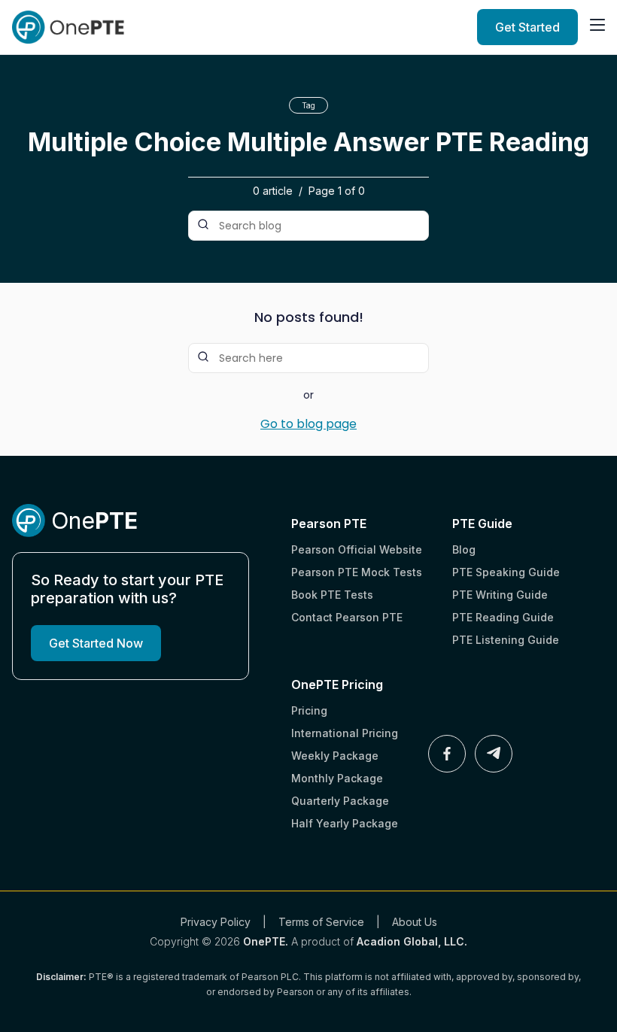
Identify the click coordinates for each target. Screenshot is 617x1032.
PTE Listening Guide (505, 639)
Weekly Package (334, 755)
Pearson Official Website (356, 549)
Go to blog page (308, 424)
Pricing (309, 710)
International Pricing (344, 733)
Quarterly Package (340, 800)
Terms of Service (321, 921)
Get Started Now (96, 643)
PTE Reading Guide (503, 617)
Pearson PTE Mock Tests (356, 572)
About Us (414, 921)
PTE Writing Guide (500, 594)
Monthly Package (337, 778)
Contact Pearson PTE (347, 617)
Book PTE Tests (332, 594)
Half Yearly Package (344, 823)
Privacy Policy (216, 921)
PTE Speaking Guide (506, 572)
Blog (464, 549)
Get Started (527, 27)
